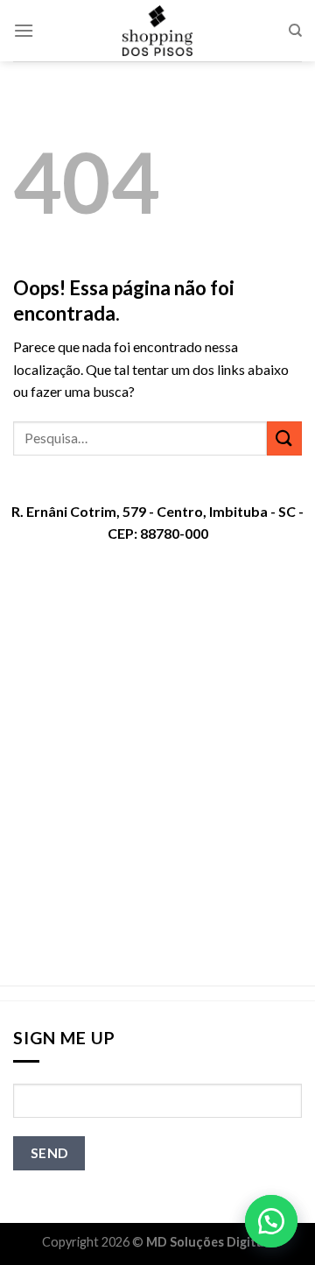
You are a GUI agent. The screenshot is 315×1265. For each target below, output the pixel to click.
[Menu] (23, 30)
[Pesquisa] (295, 30)
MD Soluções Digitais (209, 1241)
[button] (271, 1221)
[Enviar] (284, 438)
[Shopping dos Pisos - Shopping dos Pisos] (157, 30)
